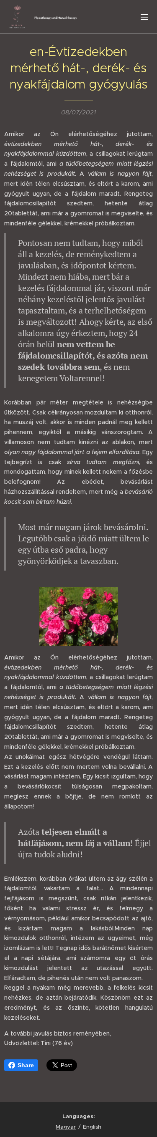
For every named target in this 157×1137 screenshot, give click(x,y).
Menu (144, 16)
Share (26, 1065)
